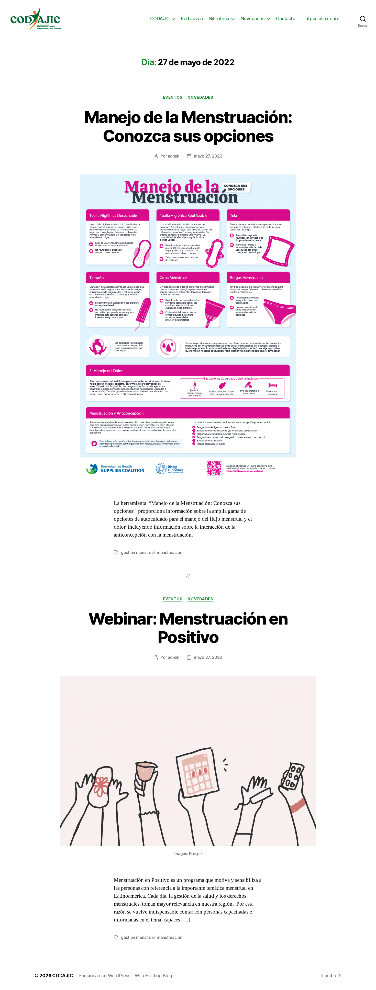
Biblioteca (219, 18)
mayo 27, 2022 (208, 156)
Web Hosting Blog (153, 975)
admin (173, 156)
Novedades (253, 18)
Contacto (285, 18)
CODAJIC (160, 18)
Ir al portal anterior (320, 18)
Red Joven (192, 18)
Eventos (173, 97)
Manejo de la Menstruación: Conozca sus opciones (188, 126)
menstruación (169, 552)
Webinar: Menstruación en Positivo (187, 628)
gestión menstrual (137, 552)
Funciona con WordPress (105, 975)
